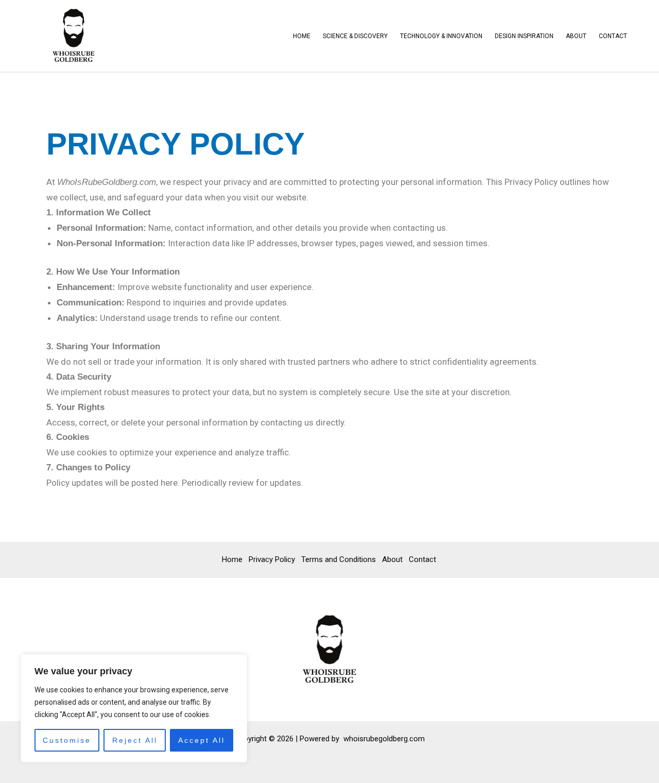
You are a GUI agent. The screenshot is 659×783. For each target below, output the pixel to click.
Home (301, 36)
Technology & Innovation (441, 36)
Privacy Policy (272, 559)
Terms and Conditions (338, 559)
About (576, 36)
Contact (613, 36)
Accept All (201, 740)
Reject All (135, 740)
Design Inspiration (524, 36)
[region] (134, 708)
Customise (67, 740)
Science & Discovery (355, 36)
